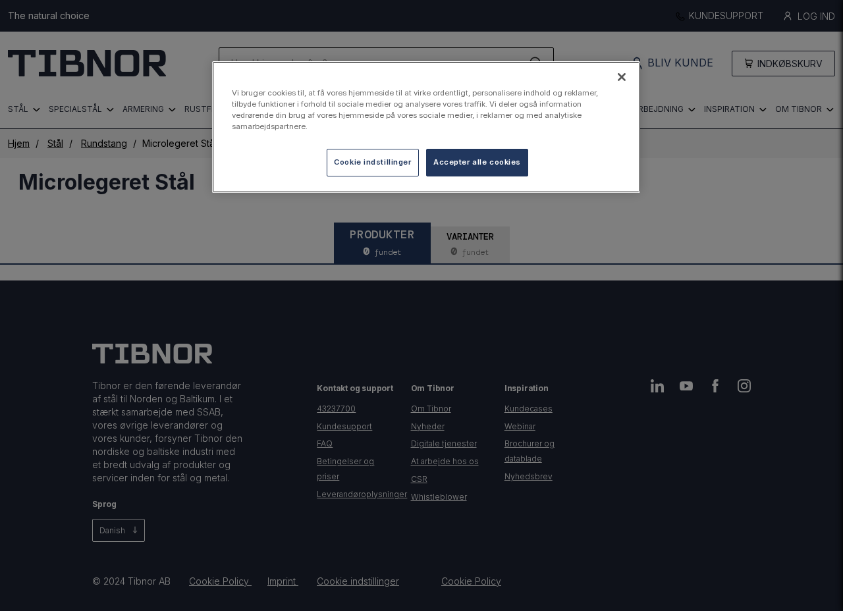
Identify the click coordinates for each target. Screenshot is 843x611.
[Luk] (621, 77)
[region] (426, 127)
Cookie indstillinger (372, 162)
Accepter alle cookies (477, 162)
